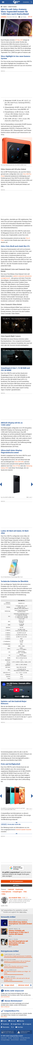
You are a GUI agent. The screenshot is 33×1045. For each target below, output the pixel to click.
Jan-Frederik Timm (15, 897)
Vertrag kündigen (5, 1039)
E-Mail (23, 897)
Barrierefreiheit (15, 1039)
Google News (17, 1024)
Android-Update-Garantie (23, 829)
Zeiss (3, 894)
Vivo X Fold (16, 466)
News (5, 7)
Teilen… (17, 885)
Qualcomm (19, 889)
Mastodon (6, 1027)
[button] (31, 2)
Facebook (6, 1024)
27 (11, 946)
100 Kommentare (17, 881)
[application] (16, 325)
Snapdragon (17, 892)
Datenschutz (23, 1039)
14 (11, 936)
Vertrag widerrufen (25, 1038)
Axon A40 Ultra (19, 461)
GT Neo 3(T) (19, 40)
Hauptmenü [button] (3, 2)
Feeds (5, 1021)
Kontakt (10, 1038)
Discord (12, 1021)
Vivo (25, 892)
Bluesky (21, 1021)
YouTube (20, 1027)
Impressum (4, 1038)
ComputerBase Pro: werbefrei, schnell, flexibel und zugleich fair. (15, 911)
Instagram (28, 1024)
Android (11, 889)
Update (3, 17)
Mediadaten (16, 1038)
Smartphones (12, 7)
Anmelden (26, 2)
